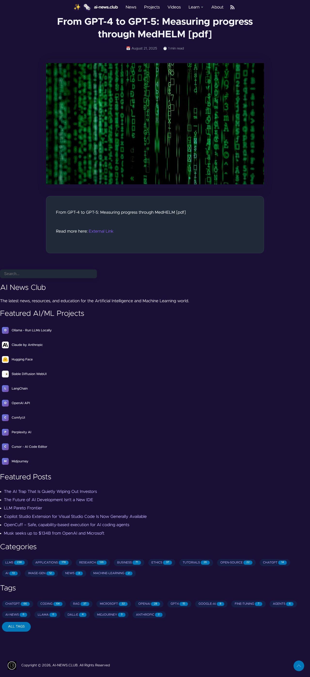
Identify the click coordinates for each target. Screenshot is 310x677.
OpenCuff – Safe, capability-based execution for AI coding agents (66, 525)
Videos (174, 7)
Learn (193, 7)
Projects (152, 7)
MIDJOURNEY (110, 614)
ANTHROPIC (148, 614)
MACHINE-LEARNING (111, 573)
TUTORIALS (195, 562)
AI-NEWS (14, 614)
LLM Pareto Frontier (23, 508)
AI (10, 573)
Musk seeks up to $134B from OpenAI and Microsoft (54, 533)
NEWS (72, 573)
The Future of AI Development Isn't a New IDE (48, 500)
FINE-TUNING (247, 603)
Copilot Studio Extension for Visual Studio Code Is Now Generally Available (75, 516)
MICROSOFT (112, 603)
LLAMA (46, 614)
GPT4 (177, 603)
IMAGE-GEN (40, 573)
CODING (50, 603)
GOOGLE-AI (210, 603)
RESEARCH (91, 562)
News (131, 7)
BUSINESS (127, 562)
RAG (79, 603)
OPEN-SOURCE (234, 562)
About (217, 7)
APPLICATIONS (50, 562)
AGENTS (282, 603)
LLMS (13, 562)
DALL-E (76, 614)
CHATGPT (273, 562)
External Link (101, 231)
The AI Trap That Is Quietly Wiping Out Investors (50, 491)
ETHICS (160, 562)
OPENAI (147, 603)
